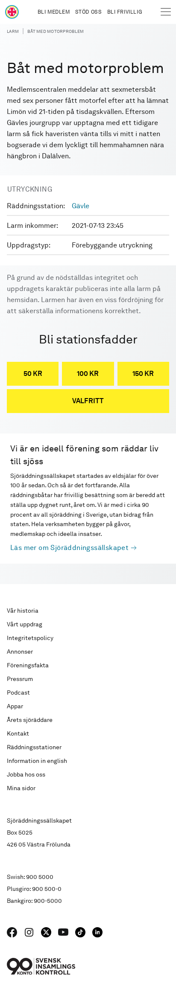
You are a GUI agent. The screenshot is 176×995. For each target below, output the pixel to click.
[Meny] (166, 12)
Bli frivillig (124, 12)
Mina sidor (21, 788)
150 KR (143, 373)
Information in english (37, 760)
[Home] (12, 12)
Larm (13, 31)
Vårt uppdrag (24, 624)
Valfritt (88, 401)
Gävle (80, 206)
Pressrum (20, 678)
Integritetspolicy (30, 637)
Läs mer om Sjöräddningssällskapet (69, 548)
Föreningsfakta (28, 665)
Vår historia (22, 610)
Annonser (20, 651)
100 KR (88, 373)
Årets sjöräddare (30, 719)
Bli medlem (54, 12)
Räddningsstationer (34, 747)
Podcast (18, 692)
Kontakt (18, 733)
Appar (15, 706)
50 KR (32, 373)
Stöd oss (88, 12)
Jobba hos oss (26, 774)
